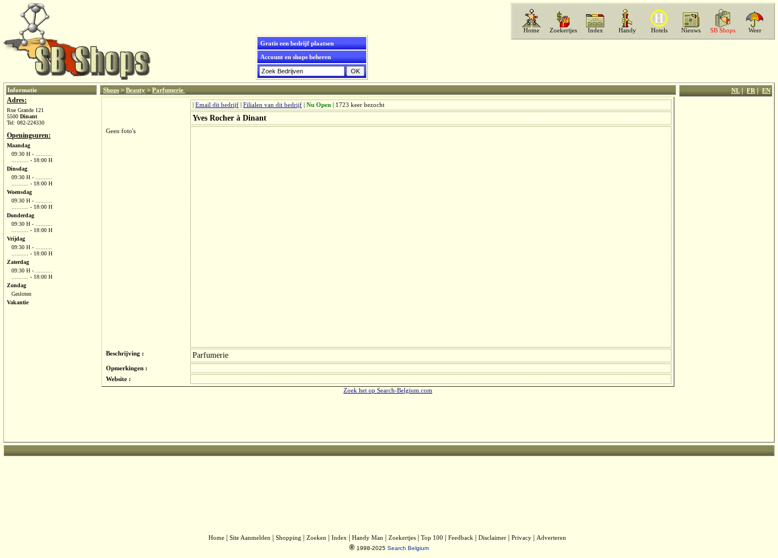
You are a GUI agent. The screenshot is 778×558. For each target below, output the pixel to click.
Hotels (659, 30)
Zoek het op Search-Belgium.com (387, 390)
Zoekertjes (563, 30)
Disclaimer (492, 538)
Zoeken (316, 538)
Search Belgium (408, 548)
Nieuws (691, 30)
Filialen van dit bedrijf (272, 105)
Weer (754, 30)
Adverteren (551, 538)
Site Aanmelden (250, 538)
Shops (111, 89)
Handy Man (367, 538)
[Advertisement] (642, 61)
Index (595, 30)
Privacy (521, 538)
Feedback (460, 538)
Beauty (135, 89)
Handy (627, 30)
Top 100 (432, 538)
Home (531, 30)
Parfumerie (168, 89)
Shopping (288, 538)
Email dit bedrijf (217, 105)
